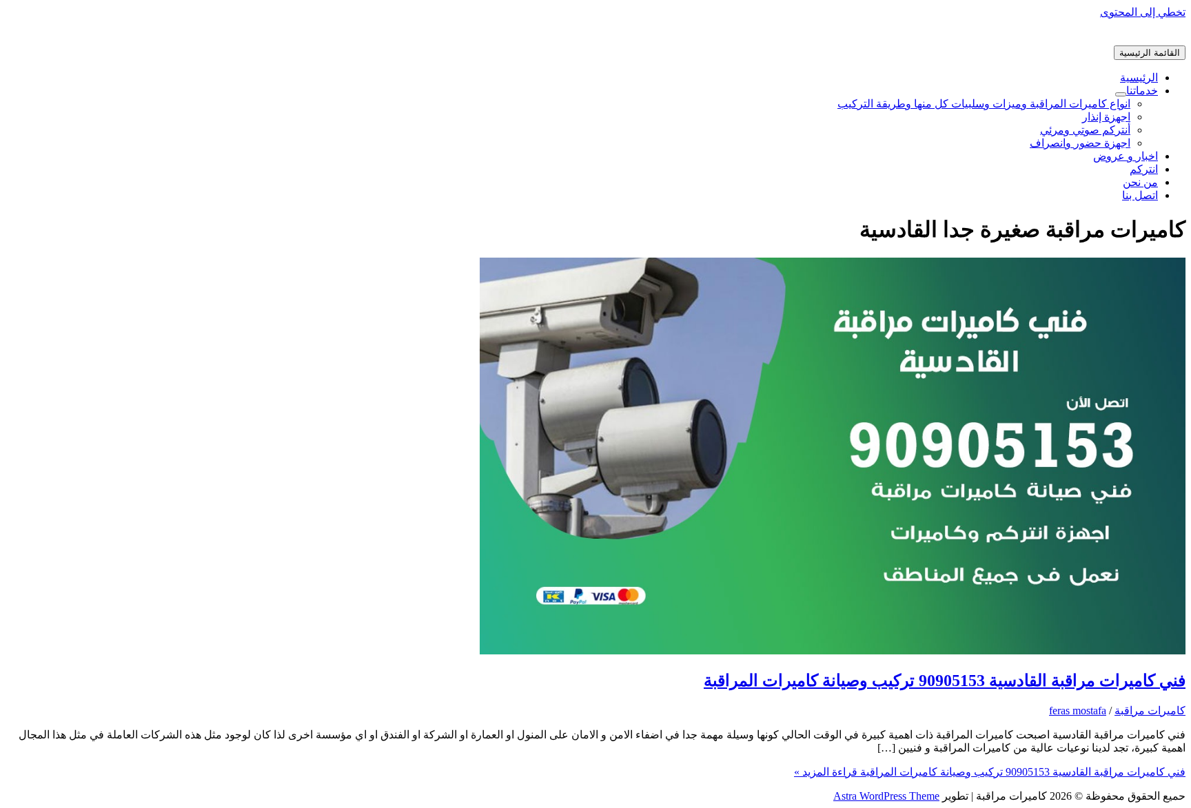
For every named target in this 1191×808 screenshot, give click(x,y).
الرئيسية (1139, 77)
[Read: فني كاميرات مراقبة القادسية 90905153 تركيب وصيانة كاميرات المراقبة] (832, 650)
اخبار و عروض (1125, 156)
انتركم (1144, 169)
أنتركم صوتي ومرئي (1085, 130)
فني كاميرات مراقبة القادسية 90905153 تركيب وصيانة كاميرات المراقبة (944, 681)
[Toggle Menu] (1120, 94)
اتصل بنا (1140, 195)
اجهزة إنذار (1106, 117)
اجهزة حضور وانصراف (1080, 143)
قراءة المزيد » (989, 772)
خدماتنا (1142, 90)
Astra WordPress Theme (886, 796)
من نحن (1140, 182)
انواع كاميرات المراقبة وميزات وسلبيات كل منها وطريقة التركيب (983, 104)
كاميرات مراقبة (1149, 710)
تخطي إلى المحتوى (1142, 12)
